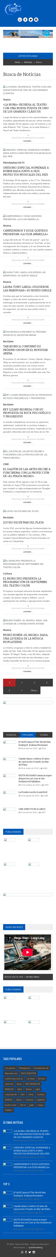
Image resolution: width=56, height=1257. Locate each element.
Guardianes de (41, 1068)
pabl (37, 1089)
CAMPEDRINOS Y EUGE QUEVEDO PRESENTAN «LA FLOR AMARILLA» (25, 232)
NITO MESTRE (28, 1073)
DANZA (8, 1099)
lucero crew (10, 1105)
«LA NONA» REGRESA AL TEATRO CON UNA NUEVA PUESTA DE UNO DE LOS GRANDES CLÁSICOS (26, 108)
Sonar (29, 1089)
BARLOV (9, 1089)
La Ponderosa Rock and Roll (33, 792)
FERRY (8, 1110)
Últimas (44, 734)
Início (17, 62)
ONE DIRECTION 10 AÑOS (32, 809)
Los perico (10, 1068)
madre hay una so (14, 1078)
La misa (30, 1078)
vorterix (40, 1094)
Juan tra (9, 1084)
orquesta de (11, 1094)
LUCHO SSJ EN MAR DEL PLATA (23, 522)
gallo (31, 1105)
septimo (41, 1099)
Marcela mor (11, 1073)
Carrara (29, 1099)
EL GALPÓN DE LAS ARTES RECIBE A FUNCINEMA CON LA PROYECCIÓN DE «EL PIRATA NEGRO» (27, 472)
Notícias (28, 62)
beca (19, 1084)
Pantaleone (24, 1068)
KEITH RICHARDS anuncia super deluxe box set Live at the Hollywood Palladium (35, 778)
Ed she (41, 1078)
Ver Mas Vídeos (32, 977)
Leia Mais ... (28, 141)
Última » (34, 690)
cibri (23, 1094)
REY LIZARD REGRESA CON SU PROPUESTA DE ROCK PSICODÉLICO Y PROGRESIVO (27, 413)
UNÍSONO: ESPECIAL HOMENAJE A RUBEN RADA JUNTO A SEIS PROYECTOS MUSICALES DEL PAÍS (26, 171)
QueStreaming (35, 1247)
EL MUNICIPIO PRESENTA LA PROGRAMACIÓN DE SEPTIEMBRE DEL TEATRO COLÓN (25, 582)
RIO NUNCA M (32, 1084)
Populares (27, 734)
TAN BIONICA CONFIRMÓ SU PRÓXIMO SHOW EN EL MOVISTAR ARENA (25, 350)
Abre (19, 1089)
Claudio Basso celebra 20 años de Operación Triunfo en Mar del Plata (34, 761)
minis (30, 1094)
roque (40, 1105)
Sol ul (23, 1105)
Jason (19, 1099)
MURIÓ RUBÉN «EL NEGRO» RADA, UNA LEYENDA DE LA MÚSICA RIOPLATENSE (25, 638)
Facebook (11, 734)
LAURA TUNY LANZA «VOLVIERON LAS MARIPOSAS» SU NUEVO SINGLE (27, 288)
